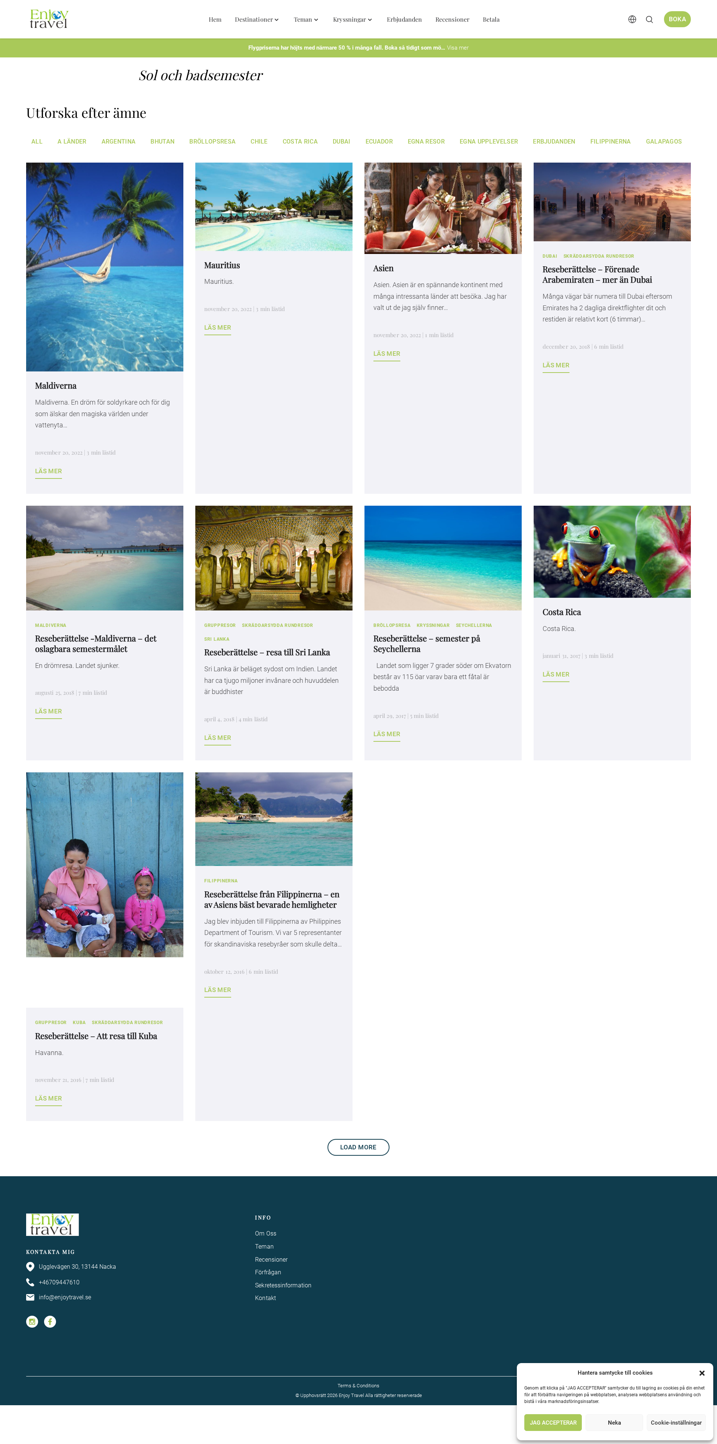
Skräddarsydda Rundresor (599, 256)
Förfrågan (268, 1272)
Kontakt (265, 1298)
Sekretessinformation (283, 1285)
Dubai (342, 141)
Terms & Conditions (358, 1385)
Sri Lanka (216, 639)
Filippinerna (610, 141)
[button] (702, 1373)
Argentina (119, 141)
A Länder (72, 141)
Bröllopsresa (212, 141)
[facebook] (50, 1322)
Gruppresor (220, 625)
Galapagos (664, 141)
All (37, 141)
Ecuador (379, 141)
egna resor (426, 141)
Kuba (79, 1022)
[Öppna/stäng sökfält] (649, 19)
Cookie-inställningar (676, 1422)
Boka (677, 19)
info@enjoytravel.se (65, 1297)
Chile (259, 141)
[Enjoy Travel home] (50, 19)
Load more (358, 1147)
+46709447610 (59, 1282)
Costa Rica (300, 141)
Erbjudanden (554, 141)
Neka (614, 1422)
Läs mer (48, 471)
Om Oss (265, 1233)
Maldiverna (50, 625)
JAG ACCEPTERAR (553, 1422)
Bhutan (162, 141)
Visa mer (458, 47)
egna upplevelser (489, 141)
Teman (264, 1246)
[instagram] (32, 1322)
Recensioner (271, 1259)
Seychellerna (474, 625)
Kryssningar (433, 625)
